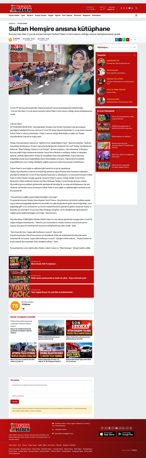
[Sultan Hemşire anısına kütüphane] (51, 69)
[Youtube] (116, 428)
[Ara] (136, 8)
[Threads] (120, 428)
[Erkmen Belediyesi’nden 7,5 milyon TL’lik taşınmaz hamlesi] (51, 350)
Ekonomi (77, 15)
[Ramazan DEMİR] (101, 100)
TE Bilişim (134, 450)
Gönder (15, 401)
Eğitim (57, 15)
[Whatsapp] (127, 428)
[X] (105, 428)
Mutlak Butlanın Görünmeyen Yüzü (119, 102)
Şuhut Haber (88, 451)
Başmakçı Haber (26, 449)
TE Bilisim (26, 304)
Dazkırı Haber (68, 449)
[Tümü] (135, 47)
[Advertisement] (116, 189)
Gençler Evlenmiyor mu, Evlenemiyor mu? (120, 83)
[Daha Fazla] (127, 39)
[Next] (123, 428)
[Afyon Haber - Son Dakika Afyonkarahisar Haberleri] (21, 8)
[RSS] (130, 428)
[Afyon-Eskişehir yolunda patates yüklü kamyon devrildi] (79, 328)
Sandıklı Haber (66, 451)
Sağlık (50, 15)
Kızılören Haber (56, 451)
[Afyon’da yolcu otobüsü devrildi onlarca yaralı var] (23, 350)
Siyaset (30, 15)
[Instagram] (113, 428)
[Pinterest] (109, 428)
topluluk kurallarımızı (28, 408)
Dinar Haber (78, 449)
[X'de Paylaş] (120, 39)
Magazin (86, 15)
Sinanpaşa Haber (77, 451)
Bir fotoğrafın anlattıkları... (116, 73)
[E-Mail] (23, 309)
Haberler (12, 23)
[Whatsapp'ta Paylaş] (124, 39)
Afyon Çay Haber (14, 449)
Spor (23, 15)
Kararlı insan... (112, 92)
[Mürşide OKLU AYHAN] (101, 81)
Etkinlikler (96, 15)
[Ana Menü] (136, 15)
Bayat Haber (36, 449)
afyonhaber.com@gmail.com (64, 433)
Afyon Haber (14, 15)
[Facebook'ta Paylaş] (116, 39)
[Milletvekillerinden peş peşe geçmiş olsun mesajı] (51, 328)
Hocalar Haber (23, 451)
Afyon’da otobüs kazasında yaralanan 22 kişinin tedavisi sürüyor (20, 330)
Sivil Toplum (67, 15)
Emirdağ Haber (87, 449)
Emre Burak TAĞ (113, 60)
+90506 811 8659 (60, 429)
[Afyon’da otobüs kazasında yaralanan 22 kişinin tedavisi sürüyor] (23, 324)
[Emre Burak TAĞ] (101, 62)
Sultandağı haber (14, 453)
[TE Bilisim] (15, 306)
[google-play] (125, 434)
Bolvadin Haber (47, 449)
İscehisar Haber (45, 451)
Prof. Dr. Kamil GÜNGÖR (116, 89)
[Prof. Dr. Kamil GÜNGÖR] (101, 91)
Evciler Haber (13, 451)
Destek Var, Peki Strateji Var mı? (118, 63)
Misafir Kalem (112, 70)
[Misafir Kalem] (101, 72)
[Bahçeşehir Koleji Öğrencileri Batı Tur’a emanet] (79, 350)
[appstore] (107, 434)
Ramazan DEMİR (113, 99)
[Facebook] (102, 428)
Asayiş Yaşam (40, 15)
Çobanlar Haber (58, 449)
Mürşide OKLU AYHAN (115, 79)
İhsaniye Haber (33, 451)
